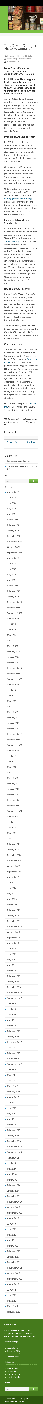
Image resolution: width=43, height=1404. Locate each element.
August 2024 (13, 618)
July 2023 (11, 690)
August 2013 (13, 1218)
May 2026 (11, 508)
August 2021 (13, 816)
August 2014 (13, 1157)
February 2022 (13, 783)
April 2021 (12, 838)
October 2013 (13, 1207)
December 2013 (14, 1196)
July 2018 (11, 1009)
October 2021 (13, 805)
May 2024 (11, 635)
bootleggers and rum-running (18, 198)
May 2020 (11, 893)
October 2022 (13, 739)
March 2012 (12, 1306)
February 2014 (13, 1185)
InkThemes (19, 1401)
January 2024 (13, 657)
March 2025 (12, 585)
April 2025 (12, 580)
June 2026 (11, 503)
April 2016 (12, 1080)
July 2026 (11, 497)
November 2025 (14, 541)
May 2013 (11, 1234)
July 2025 (11, 563)
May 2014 (11, 1168)
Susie (12, 56)
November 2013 (14, 1201)
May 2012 (11, 1300)
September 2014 (14, 1152)
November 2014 (14, 1146)
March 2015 (12, 1124)
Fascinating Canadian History (19, 59)
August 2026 (13, 492)
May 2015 (11, 1113)
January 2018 (13, 1036)
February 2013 (13, 1251)
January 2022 (13, 789)
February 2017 (13, 1053)
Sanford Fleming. (12, 241)
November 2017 (14, 1042)
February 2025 (13, 591)
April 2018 (12, 1020)
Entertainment (12, 1368)
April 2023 (12, 706)
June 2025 (11, 569)
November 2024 (14, 602)
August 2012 (13, 1284)
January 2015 (13, 1135)
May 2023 (11, 701)
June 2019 (11, 954)
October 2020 (13, 866)
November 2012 (14, 1267)
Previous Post (11, 442)
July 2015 (11, 1102)
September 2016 (14, 1064)
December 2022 (14, 728)
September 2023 (14, 679)
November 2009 (13, 1354)
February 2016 (13, 1091)
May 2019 (11, 959)
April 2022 (12, 772)
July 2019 (11, 948)
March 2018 (12, 1025)
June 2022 (11, 761)
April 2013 (12, 1240)
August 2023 (13, 684)
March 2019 (12, 970)
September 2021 (14, 811)
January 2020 (13, 915)
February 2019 (13, 976)
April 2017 (12, 1047)
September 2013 (14, 1212)
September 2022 (14, 745)
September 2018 (14, 998)
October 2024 (13, 607)
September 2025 (14, 552)
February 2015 (13, 1130)
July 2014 (11, 1163)
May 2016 (11, 1075)
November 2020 (14, 860)
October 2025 (13, 547)
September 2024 (14, 613)
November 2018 (14, 992)
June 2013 (11, 1229)
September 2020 (14, 871)
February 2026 (13, 525)
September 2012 (14, 1278)
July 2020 (11, 882)
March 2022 (12, 778)
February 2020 (13, 910)
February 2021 (13, 844)
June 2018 (11, 1014)
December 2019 (14, 921)
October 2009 (12, 1356)
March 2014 (12, 1179)
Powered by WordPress (13, 1398)
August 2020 (13, 877)
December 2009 (13, 1351)
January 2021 (13, 849)
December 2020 (14, 855)
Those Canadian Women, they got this (22, 467)
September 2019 (14, 937)
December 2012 (14, 1262)
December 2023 (14, 662)
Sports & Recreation (15, 1374)
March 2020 (12, 904)
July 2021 (11, 822)
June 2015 (11, 1108)
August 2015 (13, 1097)
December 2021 (14, 794)
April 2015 (12, 1119)
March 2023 (12, 712)
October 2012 (13, 1273)
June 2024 (11, 629)
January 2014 (13, 1190)
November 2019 (14, 926)
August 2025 (13, 558)
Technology (11, 1371)
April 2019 (12, 965)
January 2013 (13, 1256)
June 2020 (11, 888)
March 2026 (12, 519)
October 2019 (13, 932)
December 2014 (14, 1141)
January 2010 (12, 1348)
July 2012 (11, 1289)
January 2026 (13, 530)
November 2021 (14, 800)
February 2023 (13, 717)
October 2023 (13, 673)
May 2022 (11, 767)
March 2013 (12, 1245)
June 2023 (11, 695)
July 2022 (11, 756)
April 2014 (12, 1174)
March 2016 (12, 1086)
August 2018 (13, 1003)
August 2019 (13, 943)
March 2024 (12, 646)
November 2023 (14, 668)
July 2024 (11, 624)
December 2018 (14, 987)
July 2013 (11, 1223)
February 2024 (13, 651)
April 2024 (12, 640)
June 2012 (11, 1295)
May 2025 (11, 574)
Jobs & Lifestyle (13, 1377)
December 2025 (14, 536)
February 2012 (13, 1311)
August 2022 (13, 750)
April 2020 (12, 899)
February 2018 (13, 1031)
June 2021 (11, 827)
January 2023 (13, 723)
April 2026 (12, 514)
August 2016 (13, 1069)
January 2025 (13, 596)
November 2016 (14, 1058)
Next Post (32, 442)
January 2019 (13, 981)
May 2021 (11, 833)
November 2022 (14, 734)
